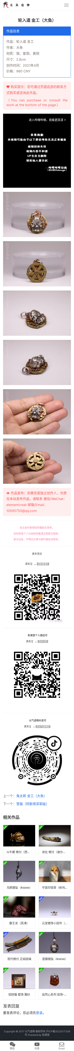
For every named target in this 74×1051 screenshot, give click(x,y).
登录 (39, 1013)
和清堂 (46, 1034)
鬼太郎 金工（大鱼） (31, 796)
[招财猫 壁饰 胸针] (19, 984)
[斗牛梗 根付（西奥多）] (19, 841)
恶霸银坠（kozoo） (55, 959)
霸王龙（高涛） (19, 923)
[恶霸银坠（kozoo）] (55, 948)
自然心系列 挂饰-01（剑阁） (56, 994)
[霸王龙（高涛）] (19, 912)
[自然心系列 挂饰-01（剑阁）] (55, 984)
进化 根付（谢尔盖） (55, 852)
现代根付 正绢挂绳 (19, 959)
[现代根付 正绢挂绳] (19, 948)
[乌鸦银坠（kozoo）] (19, 877)
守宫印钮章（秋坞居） (56, 887)
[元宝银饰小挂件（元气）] (55, 912)
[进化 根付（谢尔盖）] (55, 841)
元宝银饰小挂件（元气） (56, 923)
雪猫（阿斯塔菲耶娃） (32, 804)
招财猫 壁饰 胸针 (19, 994)
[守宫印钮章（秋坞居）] (55, 877)
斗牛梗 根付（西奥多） (20, 852)
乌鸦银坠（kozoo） (19, 887)
